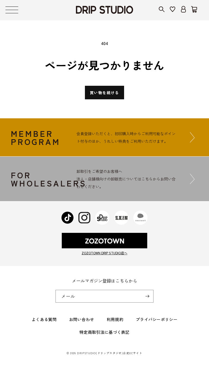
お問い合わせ (81, 319)
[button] (11, 10)
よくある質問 (44, 319)
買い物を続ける (104, 92)
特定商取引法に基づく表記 (104, 332)
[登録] (147, 296)
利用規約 (115, 319)
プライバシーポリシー (156, 319)
